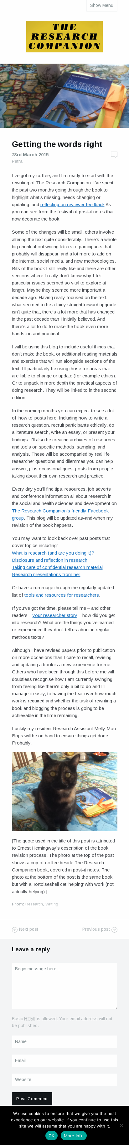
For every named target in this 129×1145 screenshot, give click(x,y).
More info (74, 1135)
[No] (121, 1125)
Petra (17, 161)
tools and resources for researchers (61, 595)
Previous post (96, 929)
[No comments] (114, 155)
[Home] (64, 38)
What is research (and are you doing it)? (53, 553)
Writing (51, 904)
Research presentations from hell (46, 574)
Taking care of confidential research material (57, 567)
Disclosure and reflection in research (49, 560)
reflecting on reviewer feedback (72, 204)
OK (51, 1135)
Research (34, 904)
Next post (28, 929)
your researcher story (55, 615)
